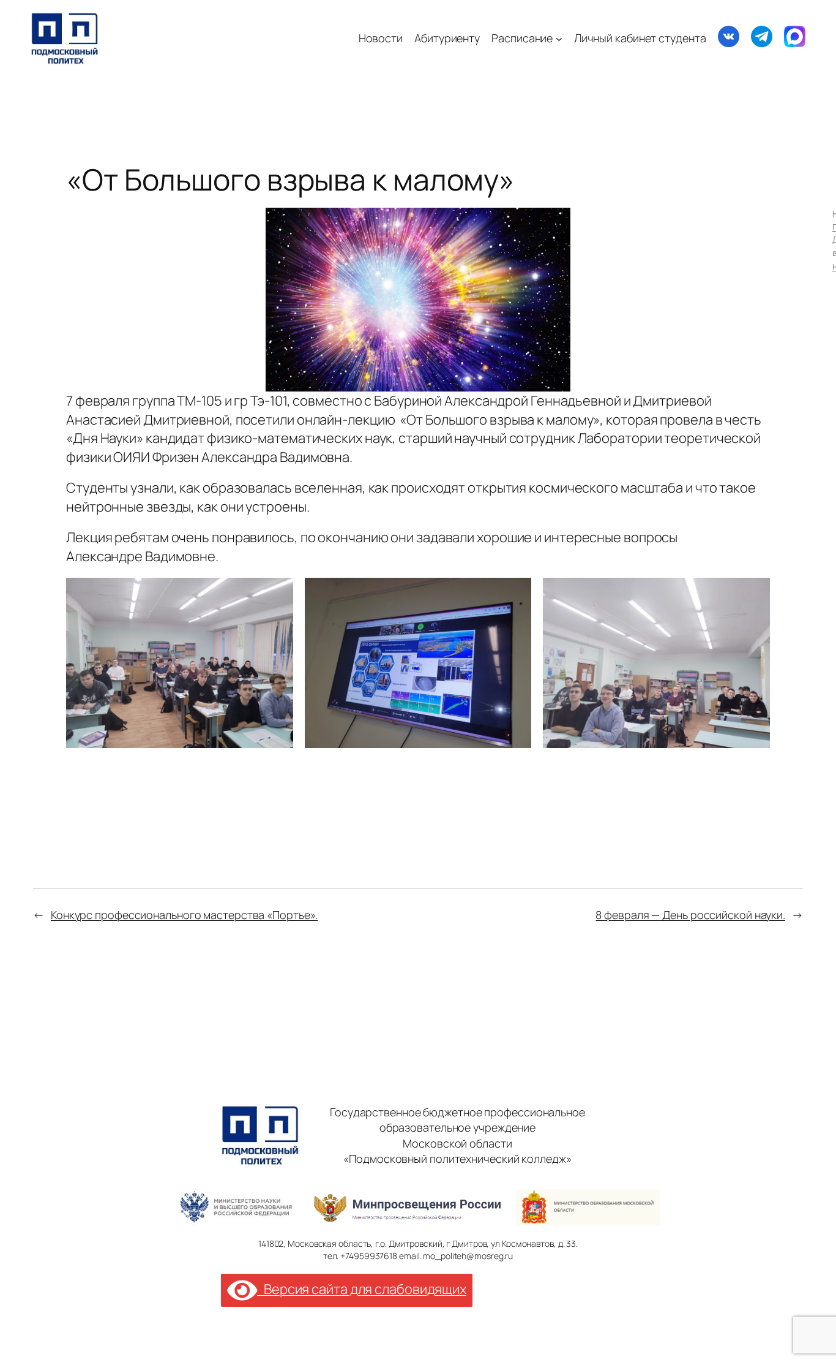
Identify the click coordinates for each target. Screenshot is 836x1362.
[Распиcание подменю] (559, 38)
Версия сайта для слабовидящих (361, 1289)
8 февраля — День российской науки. (690, 914)
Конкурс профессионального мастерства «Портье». (184, 914)
